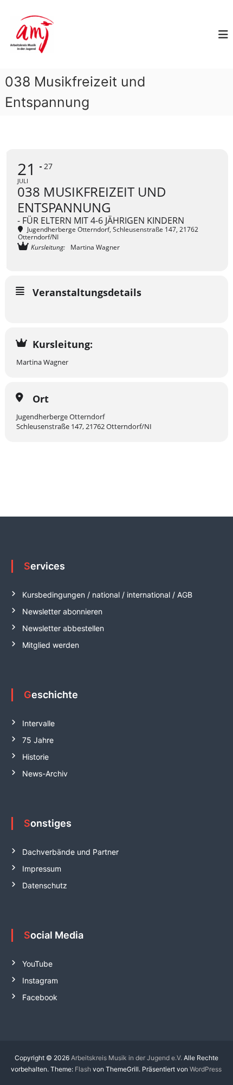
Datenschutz (44, 885)
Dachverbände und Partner (70, 851)
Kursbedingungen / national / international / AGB (107, 594)
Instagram (40, 980)
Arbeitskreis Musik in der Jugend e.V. (126, 1058)
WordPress (206, 1069)
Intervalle (38, 723)
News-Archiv (45, 773)
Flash (83, 1069)
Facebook (39, 997)
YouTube (37, 963)
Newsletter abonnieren (62, 611)
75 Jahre (38, 740)
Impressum (41, 868)
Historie (35, 756)
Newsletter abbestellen (63, 628)
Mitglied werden (50, 644)
